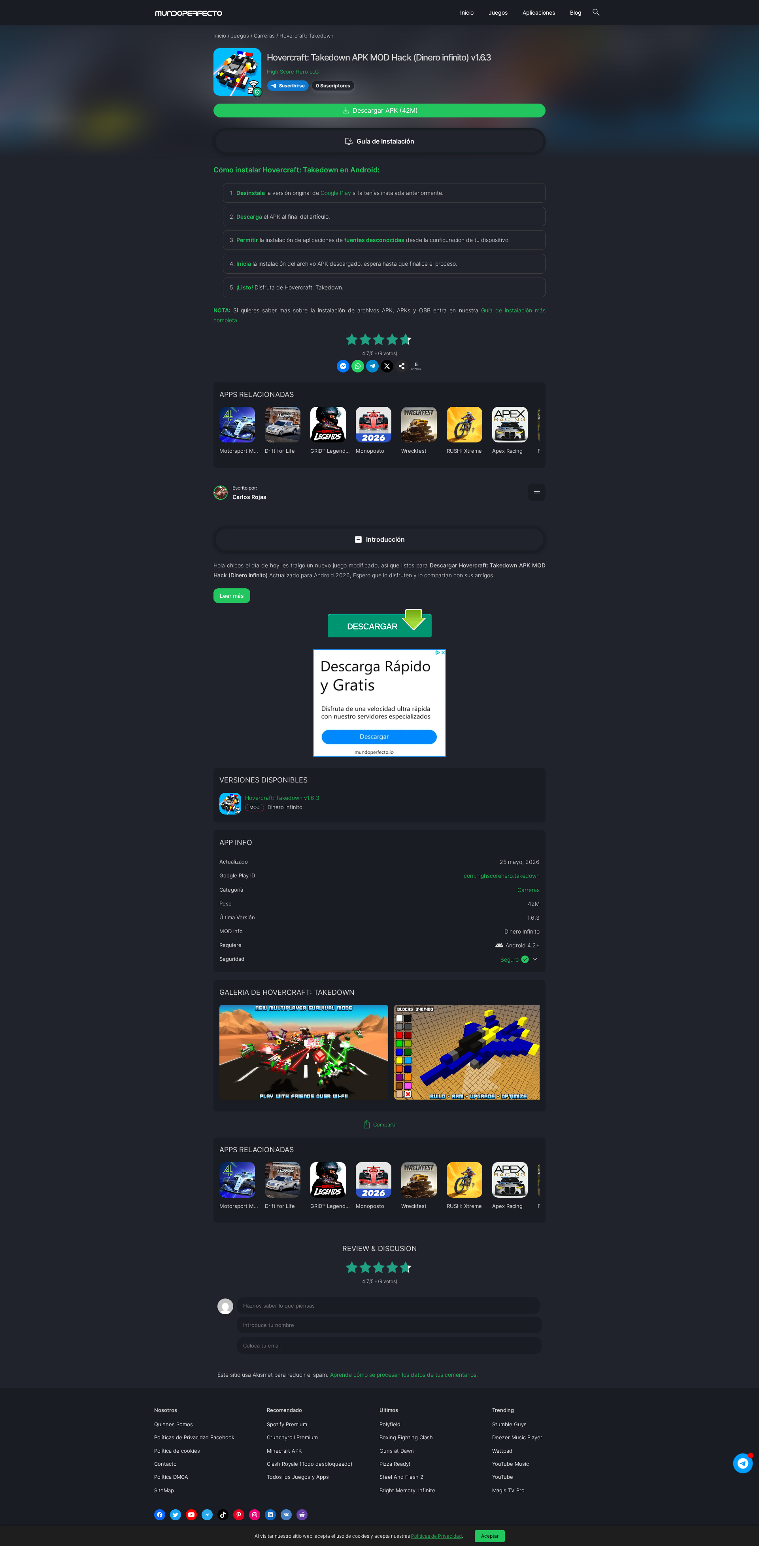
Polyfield (390, 1424)
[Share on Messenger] (343, 366)
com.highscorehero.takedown (502, 875)
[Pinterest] (238, 1514)
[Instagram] (254, 1514)
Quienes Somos (173, 1424)
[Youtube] (191, 1514)
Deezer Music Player (517, 1437)
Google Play (336, 192)
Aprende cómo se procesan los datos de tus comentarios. (404, 1374)
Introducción (379, 539)
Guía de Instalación (379, 141)
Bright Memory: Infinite (407, 1490)
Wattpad (502, 1451)
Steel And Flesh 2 (401, 1477)
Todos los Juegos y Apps (298, 1477)
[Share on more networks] (401, 366)
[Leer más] (379, 595)
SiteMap (164, 1490)
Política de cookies (177, 1451)
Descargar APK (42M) (379, 110)
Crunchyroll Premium (292, 1437)
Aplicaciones (539, 12)
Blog (576, 12)
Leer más (231, 595)
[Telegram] (207, 1514)
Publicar (522, 1361)
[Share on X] (387, 366)
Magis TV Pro (508, 1490)
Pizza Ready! (395, 1464)
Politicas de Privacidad (436, 1536)
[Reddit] (302, 1514)
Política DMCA (171, 1477)
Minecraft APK (284, 1451)
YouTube (502, 1477)
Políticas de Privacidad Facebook (194, 1437)
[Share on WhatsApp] (357, 366)
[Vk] (286, 1514)
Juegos (498, 12)
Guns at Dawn (397, 1451)
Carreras (528, 889)
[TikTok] (222, 1514)
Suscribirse (292, 86)
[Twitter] (175, 1514)
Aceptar (489, 1536)
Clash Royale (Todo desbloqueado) (310, 1464)
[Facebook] (159, 1514)
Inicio (467, 12)
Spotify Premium (287, 1424)
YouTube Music (510, 1464)
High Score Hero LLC (293, 71)
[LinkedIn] (270, 1514)
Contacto (165, 1464)
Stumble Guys (509, 1424)
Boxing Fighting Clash (406, 1437)
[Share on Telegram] (372, 366)
